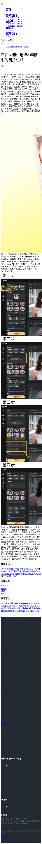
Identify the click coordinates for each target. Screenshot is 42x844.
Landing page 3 (16, 21)
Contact (8, 36)
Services (9, 30)
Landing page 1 (16, 17)
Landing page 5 (16, 26)
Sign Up (9, 40)
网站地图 (4, 837)
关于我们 (11, 15)
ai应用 (3, 688)
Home (8, 15)
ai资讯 (9, 21)
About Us (9, 28)
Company (9, 32)
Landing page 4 (16, 24)
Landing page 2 (16, 19)
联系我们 (11, 33)
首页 (8, 9)
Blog (7, 34)
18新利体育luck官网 (14, 47)
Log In (3, 40)
